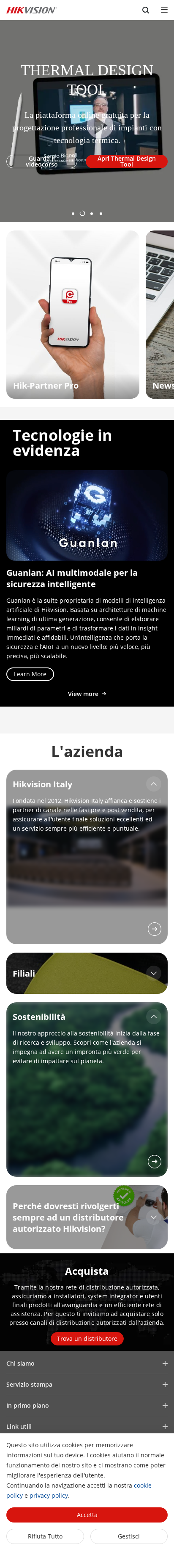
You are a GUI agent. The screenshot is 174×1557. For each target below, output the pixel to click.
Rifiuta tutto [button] (45, 1536)
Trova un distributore (87, 1339)
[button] (73, 210)
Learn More (30, 674)
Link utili (19, 1426)
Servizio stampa (29, 1384)
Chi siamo (20, 1363)
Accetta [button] (87, 1515)
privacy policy (49, 1495)
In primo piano (27, 1405)
